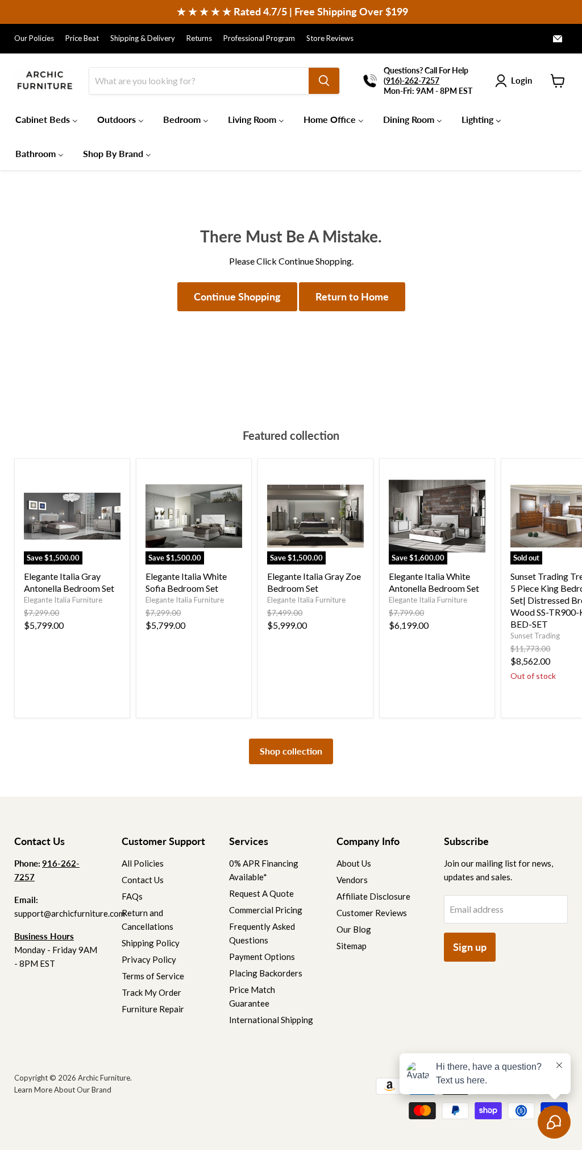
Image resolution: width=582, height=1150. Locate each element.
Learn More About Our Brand (62, 1089)
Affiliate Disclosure (373, 896)
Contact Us (143, 880)
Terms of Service (153, 976)
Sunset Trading (535, 635)
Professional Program (259, 38)
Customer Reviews (371, 913)
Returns (199, 38)
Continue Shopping (237, 296)
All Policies (143, 863)
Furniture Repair (153, 1009)
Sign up (470, 947)
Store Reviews (330, 38)
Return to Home (352, 296)
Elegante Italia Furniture (63, 599)
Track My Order (151, 992)
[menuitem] (47, 118)
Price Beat (82, 38)
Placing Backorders (265, 973)
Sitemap (351, 946)
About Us (353, 863)
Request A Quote (261, 893)
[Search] (324, 81)
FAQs (132, 896)
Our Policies (34, 38)
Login (521, 80)
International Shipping (271, 1020)
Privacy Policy (149, 959)
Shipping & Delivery (142, 38)
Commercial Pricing (265, 910)
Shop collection (291, 750)
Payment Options (262, 956)
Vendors (352, 880)
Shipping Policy (151, 943)
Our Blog (353, 929)
